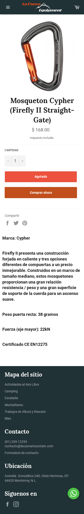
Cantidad (11, 150)
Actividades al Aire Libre (22, 384)
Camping (11, 391)
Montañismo (14, 405)
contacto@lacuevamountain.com (29, 446)
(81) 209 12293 (16, 442)
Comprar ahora (41, 192)
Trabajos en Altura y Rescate (25, 412)
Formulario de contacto (21, 453)
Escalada (11, 398)
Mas (8, 418)
